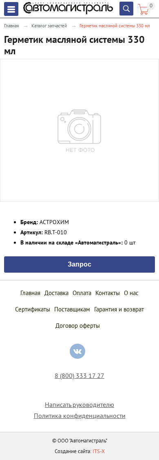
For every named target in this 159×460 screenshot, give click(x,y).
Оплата (82, 293)
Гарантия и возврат (119, 309)
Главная (11, 26)
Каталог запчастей (49, 26)
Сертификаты (32, 309)
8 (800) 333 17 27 (79, 375)
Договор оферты (77, 325)
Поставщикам (72, 309)
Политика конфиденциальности (80, 415)
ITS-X (99, 451)
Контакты (107, 293)
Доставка (56, 293)
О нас (131, 293)
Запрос (79, 263)
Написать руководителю (79, 404)
